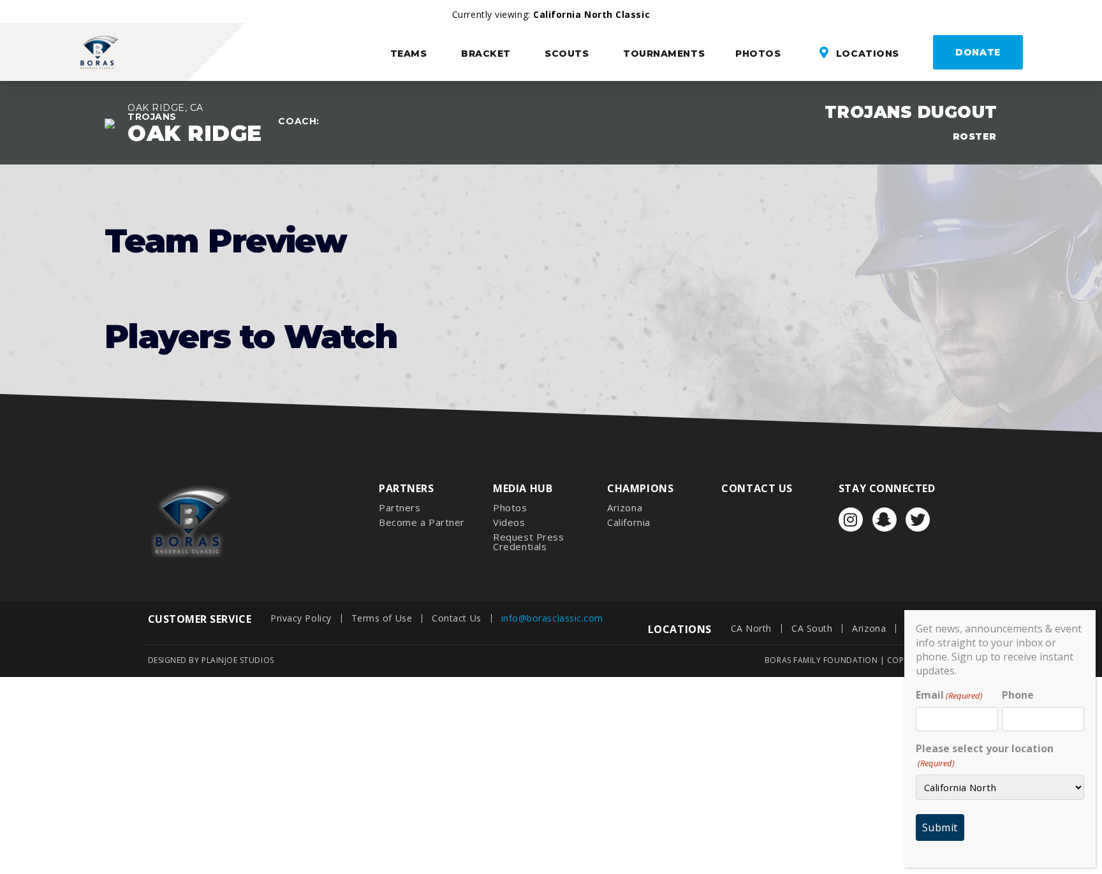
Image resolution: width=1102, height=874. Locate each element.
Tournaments (664, 53)
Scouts (567, 53)
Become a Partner (422, 522)
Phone (1018, 695)
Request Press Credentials (528, 541)
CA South (811, 628)
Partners (399, 507)
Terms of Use (381, 618)
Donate (977, 52)
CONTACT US (756, 488)
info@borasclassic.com (552, 618)
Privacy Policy (301, 618)
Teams (408, 53)
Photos (758, 53)
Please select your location (985, 755)
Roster (975, 136)
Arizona (624, 507)
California (628, 522)
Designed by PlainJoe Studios (211, 660)
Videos (509, 522)
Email (949, 695)
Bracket (486, 53)
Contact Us (456, 618)
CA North (751, 628)
